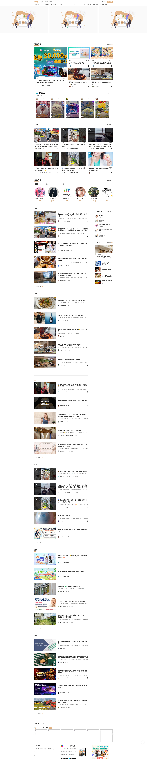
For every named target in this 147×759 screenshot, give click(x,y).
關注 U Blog (39, 724)
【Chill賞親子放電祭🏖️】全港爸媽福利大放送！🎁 (69, 35)
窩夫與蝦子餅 (53, 198)
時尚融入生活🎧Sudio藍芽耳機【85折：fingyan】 (107, 263)
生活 (100, 4)
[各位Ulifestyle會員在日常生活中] (72, 109)
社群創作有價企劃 (38, 4)
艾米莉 (107, 198)
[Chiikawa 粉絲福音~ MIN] (87, 109)
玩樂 (94, 4)
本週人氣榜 (98, 211)
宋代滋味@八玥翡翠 (106, 269)
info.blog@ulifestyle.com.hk (45, 752)
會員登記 (104, 1)
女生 (91, 4)
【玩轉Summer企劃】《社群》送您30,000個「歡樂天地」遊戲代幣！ (27, 35)
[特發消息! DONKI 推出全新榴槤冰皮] (102, 109)
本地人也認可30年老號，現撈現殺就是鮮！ (107, 276)
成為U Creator (54, 4)
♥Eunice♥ (80, 198)
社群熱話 (47, 4)
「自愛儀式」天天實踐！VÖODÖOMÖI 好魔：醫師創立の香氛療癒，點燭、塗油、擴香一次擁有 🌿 (104, 256)
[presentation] (35, 20)
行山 (106, 4)
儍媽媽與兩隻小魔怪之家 (39, 198)
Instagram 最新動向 (42, 728)
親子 (97, 4)
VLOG (81, 4)
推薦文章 (65, 4)
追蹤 (40, 200)
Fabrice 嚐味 (93, 198)
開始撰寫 (110, 1)
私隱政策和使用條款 (35, 756)
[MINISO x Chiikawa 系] (43, 109)
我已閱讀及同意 (120, 757)
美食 (85, 4)
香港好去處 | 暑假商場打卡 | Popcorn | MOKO (107, 282)
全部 (36, 184)
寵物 (103, 4)
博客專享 (76, 4)
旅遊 (88, 4)
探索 (61, 4)
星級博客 (70, 4)
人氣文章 (98, 242)
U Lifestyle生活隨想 (66, 198)
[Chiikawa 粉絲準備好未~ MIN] (57, 109)
